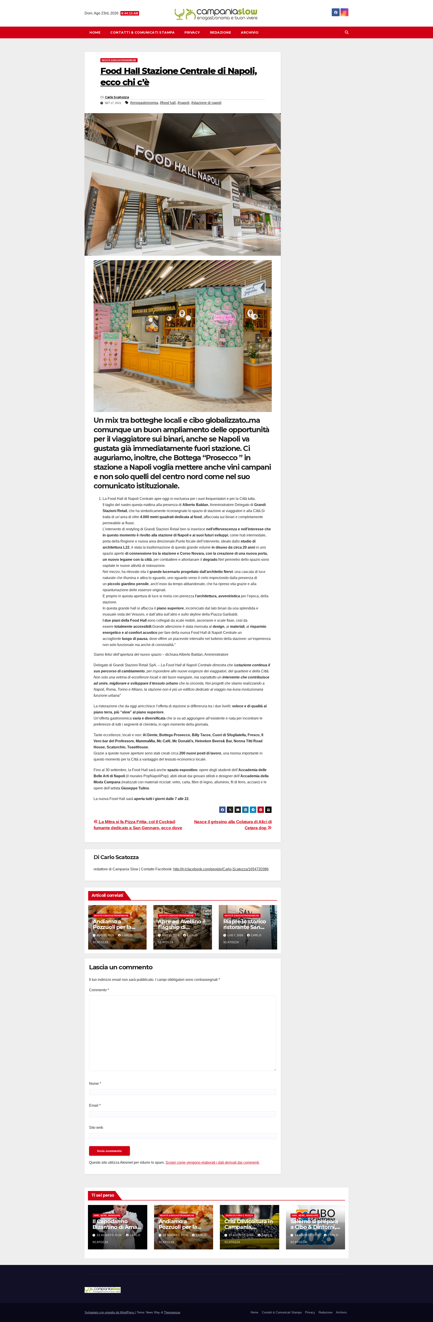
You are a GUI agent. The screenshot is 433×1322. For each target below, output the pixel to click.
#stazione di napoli (206, 103)
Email (95, 1105)
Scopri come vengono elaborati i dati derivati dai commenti (212, 1162)
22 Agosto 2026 (110, 1235)
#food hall (168, 103)
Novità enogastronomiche (119, 60)
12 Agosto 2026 (308, 1235)
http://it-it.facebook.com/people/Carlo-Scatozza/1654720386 (221, 869)
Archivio (249, 32)
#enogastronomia (144, 103)
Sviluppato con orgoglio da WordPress (110, 1312)
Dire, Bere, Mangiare (107, 1215)
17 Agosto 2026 (242, 1235)
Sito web (96, 1127)
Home (95, 32)
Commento (99, 990)
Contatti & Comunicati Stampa (142, 32)
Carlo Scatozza (117, 97)
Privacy (192, 32)
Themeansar (172, 1312)
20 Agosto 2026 (176, 1235)
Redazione (220, 32)
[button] (346, 32)
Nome (95, 1083)
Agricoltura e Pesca (239, 1215)
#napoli (183, 103)
